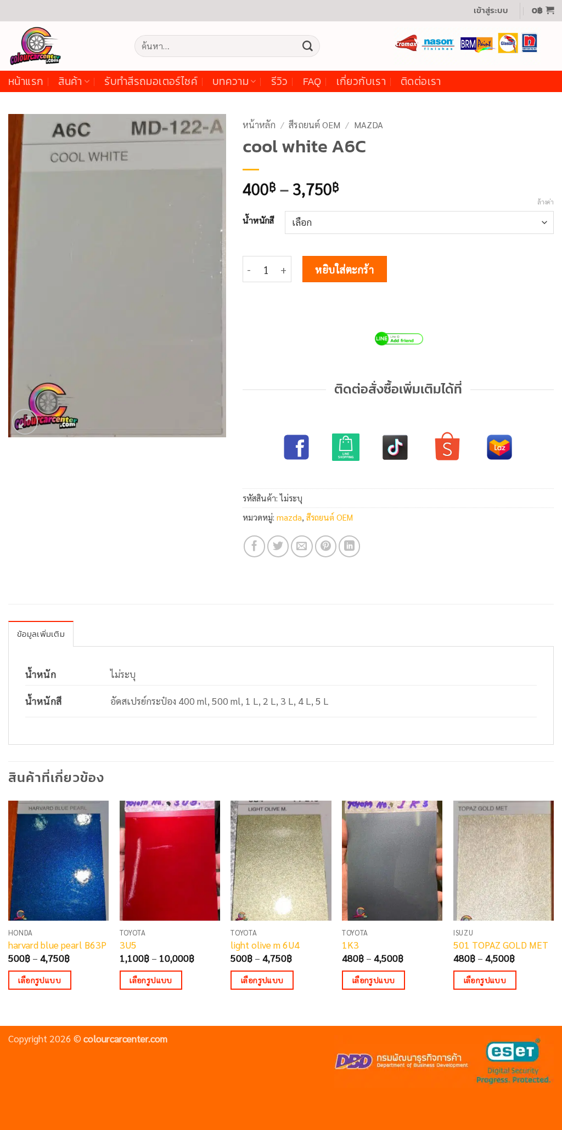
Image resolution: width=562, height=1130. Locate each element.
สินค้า (70, 81)
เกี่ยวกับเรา (361, 81)
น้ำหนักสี (258, 220)
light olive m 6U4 (265, 945)
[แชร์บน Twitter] (278, 546)
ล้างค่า (545, 202)
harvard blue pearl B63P (57, 945)
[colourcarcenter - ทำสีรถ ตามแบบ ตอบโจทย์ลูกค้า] (63, 46)
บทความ (230, 81)
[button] (491, 10)
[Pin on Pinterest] (326, 546)
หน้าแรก (25, 81)
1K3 (350, 945)
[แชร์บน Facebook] (255, 546)
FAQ (312, 81)
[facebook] (296, 447)
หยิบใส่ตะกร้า (344, 269)
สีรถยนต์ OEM (314, 124)
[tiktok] (395, 447)
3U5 (128, 945)
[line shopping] (346, 447)
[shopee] (447, 447)
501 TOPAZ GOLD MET (500, 945)
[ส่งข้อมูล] (307, 46)
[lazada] (499, 447)
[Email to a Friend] (302, 546)
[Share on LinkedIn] (350, 546)
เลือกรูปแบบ (39, 980)
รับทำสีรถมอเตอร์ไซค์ (151, 81)
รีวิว (279, 81)
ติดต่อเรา (421, 81)
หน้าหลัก (259, 124)
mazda (368, 124)
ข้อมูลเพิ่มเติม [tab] (41, 633)
